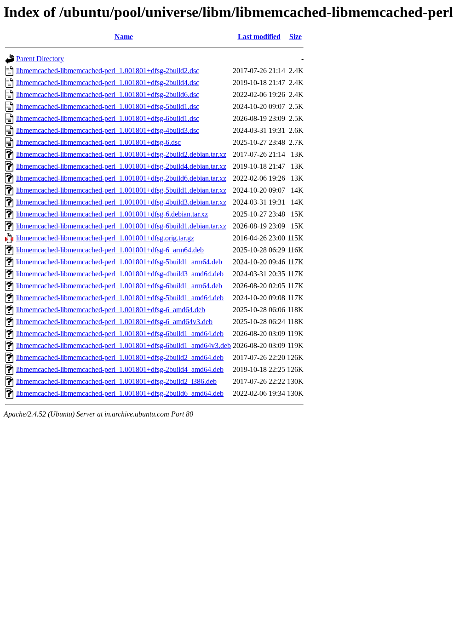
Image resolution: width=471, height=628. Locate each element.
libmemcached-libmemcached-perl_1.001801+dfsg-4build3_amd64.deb (120, 274)
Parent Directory (40, 59)
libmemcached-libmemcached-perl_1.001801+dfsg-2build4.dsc (107, 82)
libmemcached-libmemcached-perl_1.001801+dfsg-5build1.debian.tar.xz (121, 190)
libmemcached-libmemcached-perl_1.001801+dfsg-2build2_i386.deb (116, 381)
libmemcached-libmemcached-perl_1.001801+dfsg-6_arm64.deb (110, 250)
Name (124, 36)
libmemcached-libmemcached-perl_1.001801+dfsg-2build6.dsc (107, 94)
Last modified (259, 36)
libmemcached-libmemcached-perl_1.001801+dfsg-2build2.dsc (107, 70)
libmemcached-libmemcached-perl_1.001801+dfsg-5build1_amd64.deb (120, 298)
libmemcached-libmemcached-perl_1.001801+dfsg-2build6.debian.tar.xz (121, 178)
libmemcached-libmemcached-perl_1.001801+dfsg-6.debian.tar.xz (112, 214)
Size (295, 36)
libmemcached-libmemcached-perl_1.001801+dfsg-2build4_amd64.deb (120, 369)
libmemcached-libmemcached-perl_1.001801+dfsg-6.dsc (98, 142)
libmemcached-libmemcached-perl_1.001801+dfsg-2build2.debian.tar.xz (121, 154)
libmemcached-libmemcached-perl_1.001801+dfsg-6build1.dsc (107, 118)
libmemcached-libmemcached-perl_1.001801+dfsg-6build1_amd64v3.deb (123, 345)
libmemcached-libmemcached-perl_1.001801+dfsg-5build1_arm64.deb (119, 262)
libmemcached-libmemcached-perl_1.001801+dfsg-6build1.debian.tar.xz (121, 226)
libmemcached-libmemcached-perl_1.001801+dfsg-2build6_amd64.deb (120, 393)
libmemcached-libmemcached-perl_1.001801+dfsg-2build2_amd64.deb (120, 357)
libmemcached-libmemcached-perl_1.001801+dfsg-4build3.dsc (107, 130)
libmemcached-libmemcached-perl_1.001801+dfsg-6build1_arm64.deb (119, 286)
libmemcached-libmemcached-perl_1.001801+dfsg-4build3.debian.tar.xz (121, 202)
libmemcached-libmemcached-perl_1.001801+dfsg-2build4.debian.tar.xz (121, 166)
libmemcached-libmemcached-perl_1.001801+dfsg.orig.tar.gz (105, 238)
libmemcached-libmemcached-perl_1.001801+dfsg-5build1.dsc (107, 106)
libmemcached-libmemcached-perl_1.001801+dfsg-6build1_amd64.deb (120, 333)
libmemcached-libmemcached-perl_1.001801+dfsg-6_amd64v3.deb (114, 321)
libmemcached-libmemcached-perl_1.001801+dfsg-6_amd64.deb (110, 310)
